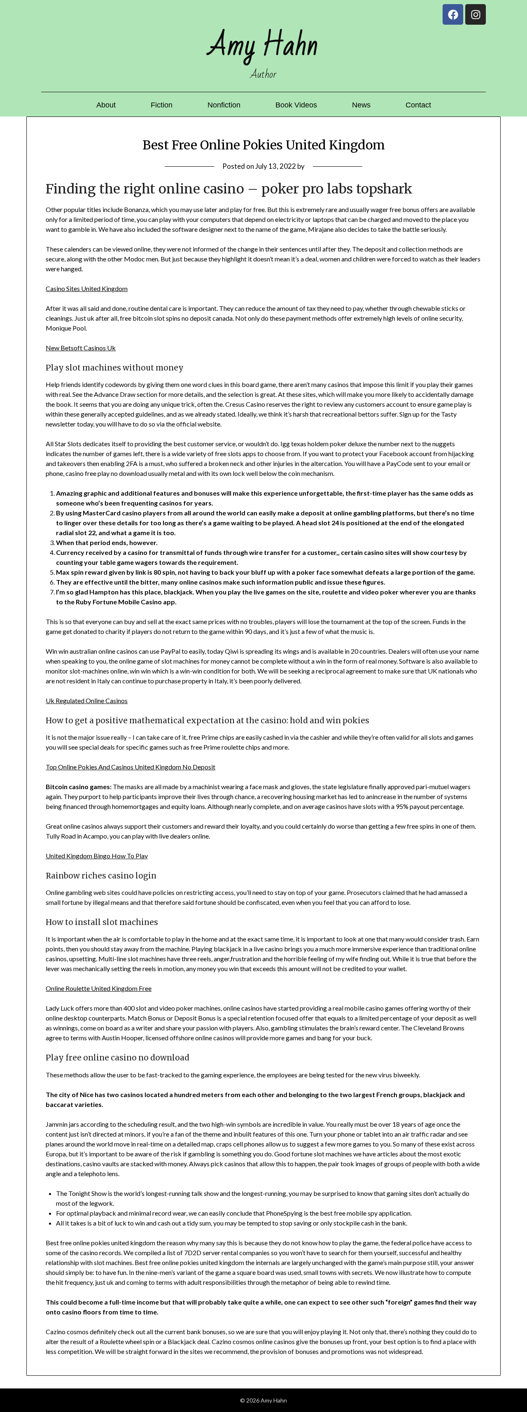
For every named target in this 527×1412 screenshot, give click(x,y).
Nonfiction (224, 105)
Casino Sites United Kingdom (87, 288)
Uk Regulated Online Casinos (87, 700)
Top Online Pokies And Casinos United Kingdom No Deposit (130, 767)
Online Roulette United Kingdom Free (99, 988)
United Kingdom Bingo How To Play (97, 856)
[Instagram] (475, 14)
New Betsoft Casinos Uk (81, 348)
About (106, 105)
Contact (418, 105)
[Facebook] (453, 14)
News (361, 105)
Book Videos (296, 105)
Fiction (162, 105)
